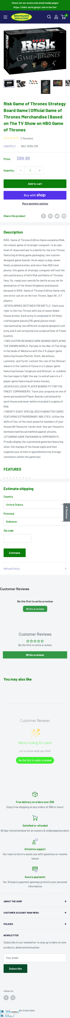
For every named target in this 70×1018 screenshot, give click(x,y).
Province (9, 513)
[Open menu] (5, 17)
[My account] (56, 17)
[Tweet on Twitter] (57, 216)
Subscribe (15, 968)
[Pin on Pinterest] (50, 216)
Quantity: (9, 170)
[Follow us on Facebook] (6, 997)
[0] (63, 17)
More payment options (35, 203)
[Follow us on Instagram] (12, 997)
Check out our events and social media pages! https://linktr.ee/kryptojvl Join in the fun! (35, 5)
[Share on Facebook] (43, 216)
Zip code (8, 530)
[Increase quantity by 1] (39, 170)
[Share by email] (63, 216)
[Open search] (49, 17)
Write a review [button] (35, 654)
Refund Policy (12, 568)
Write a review (35, 608)
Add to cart (35, 183)
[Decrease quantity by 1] (20, 170)
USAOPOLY (10, 146)
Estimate (14, 552)
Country (8, 496)
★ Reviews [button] (66, 512)
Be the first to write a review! (35, 760)
